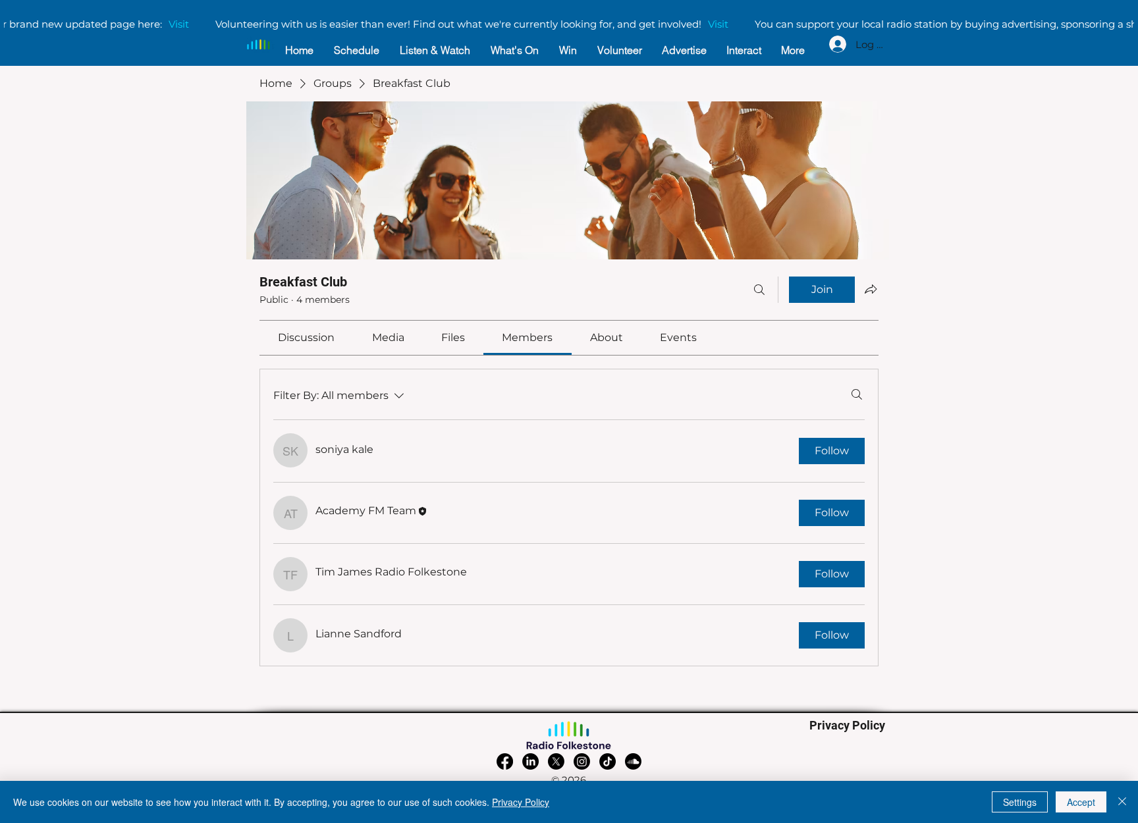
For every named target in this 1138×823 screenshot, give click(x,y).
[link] (306, 337)
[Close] (1122, 801)
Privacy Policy (520, 802)
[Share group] (871, 289)
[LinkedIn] (530, 761)
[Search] (759, 290)
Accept (1081, 802)
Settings (1020, 802)
